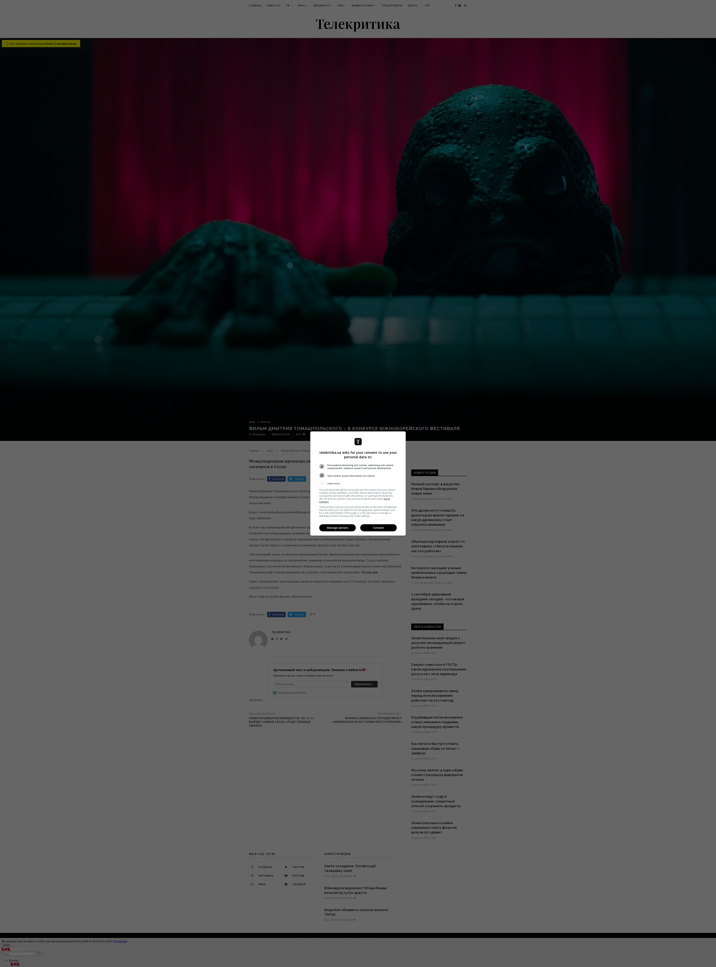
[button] (358, 483)
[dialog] (358, 483)
